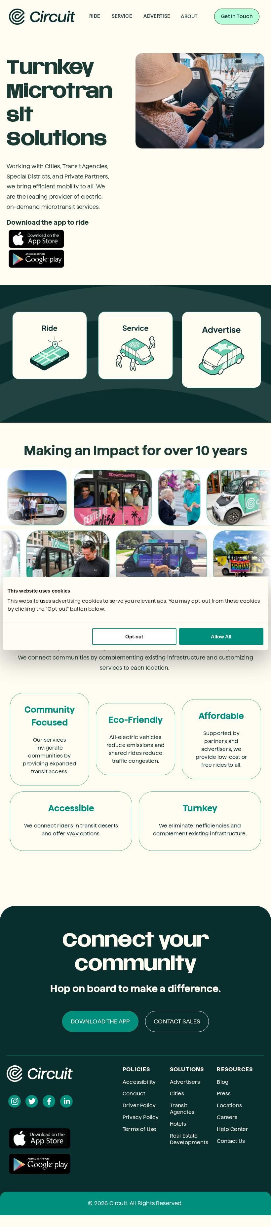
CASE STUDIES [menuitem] (127, 55)
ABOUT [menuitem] (189, 16)
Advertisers (185, 1082)
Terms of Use (139, 1129)
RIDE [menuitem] (94, 16)
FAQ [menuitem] (194, 47)
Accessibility (139, 1082)
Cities (177, 1093)
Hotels (178, 1124)
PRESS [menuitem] (194, 56)
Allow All (221, 636)
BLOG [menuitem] (194, 65)
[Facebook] (49, 1101)
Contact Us (231, 1141)
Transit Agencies (182, 1108)
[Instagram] (14, 1101)
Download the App (100, 1021)
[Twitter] (31, 1101)
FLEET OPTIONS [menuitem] (126, 46)
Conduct (134, 1093)
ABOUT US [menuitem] (194, 37)
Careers (227, 1117)
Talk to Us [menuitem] (127, 37)
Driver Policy (139, 1105)
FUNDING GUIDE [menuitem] (126, 65)
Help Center (232, 1129)
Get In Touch (236, 16)
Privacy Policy (141, 1117)
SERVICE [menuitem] (122, 16)
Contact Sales (177, 1021)
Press (224, 1093)
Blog (222, 1082)
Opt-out (134, 636)
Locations (229, 1105)
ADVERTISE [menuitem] (156, 16)
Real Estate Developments (189, 1139)
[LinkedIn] (66, 1101)
